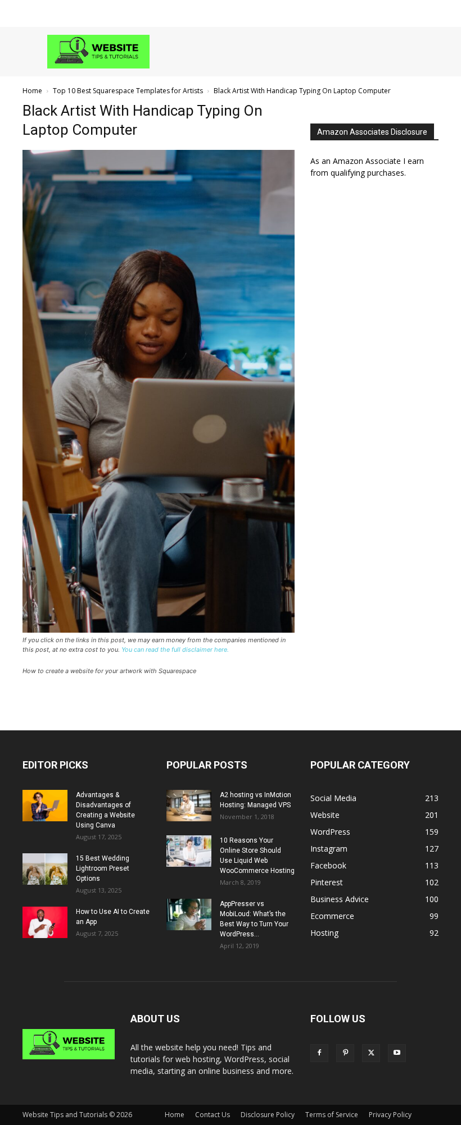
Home (32, 90)
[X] (371, 1053)
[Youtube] (397, 1053)
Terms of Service (331, 1114)
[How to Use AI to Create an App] (44, 922)
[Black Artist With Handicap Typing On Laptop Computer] (158, 629)
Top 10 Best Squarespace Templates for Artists (128, 90)
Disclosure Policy (268, 1114)
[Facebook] (319, 1053)
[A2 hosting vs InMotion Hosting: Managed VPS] (188, 805)
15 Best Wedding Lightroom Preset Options (102, 868)
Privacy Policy (390, 1114)
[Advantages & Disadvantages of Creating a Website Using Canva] (44, 805)
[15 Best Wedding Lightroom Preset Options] (44, 869)
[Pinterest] (345, 1053)
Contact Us (212, 1114)
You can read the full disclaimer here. (175, 649)
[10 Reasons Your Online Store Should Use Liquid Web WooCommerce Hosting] (188, 851)
